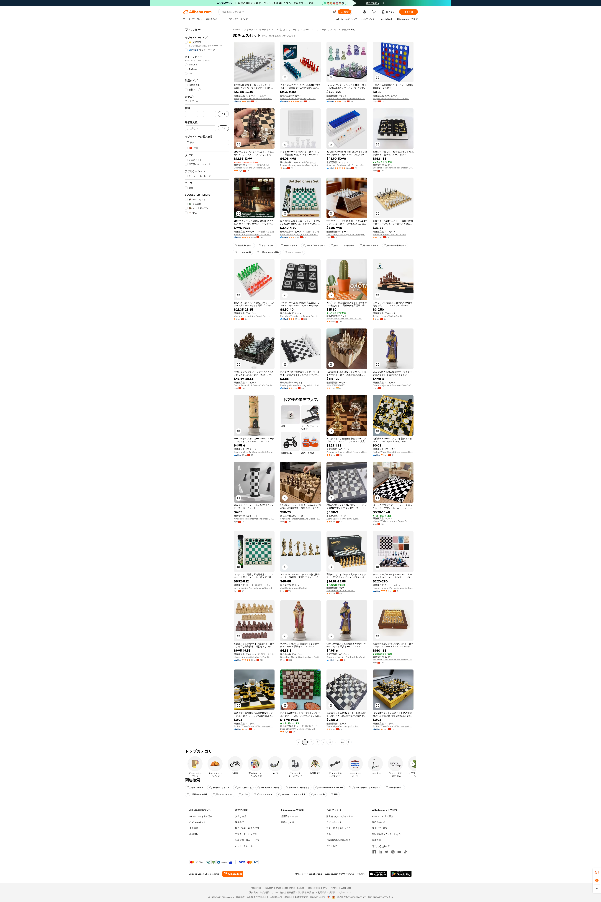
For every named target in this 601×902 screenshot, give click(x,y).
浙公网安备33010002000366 (351, 897)
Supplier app (315, 874)
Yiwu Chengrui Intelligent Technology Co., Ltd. (346, 234)
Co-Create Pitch (197, 822)
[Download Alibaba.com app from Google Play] (401, 874)
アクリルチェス (196, 787)
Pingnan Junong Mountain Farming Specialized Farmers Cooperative (300, 165)
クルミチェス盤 (245, 787)
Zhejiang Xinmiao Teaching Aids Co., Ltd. (299, 385)
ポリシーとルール (244, 846)
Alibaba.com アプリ (335, 874)
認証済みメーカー (289, 816)
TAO (325, 887)
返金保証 (239, 822)
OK (223, 114)
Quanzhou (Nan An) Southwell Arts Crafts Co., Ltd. (393, 385)
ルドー (245, 794)
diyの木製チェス (396, 787)
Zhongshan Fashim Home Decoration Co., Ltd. (254, 98)
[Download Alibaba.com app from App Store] (378, 874)
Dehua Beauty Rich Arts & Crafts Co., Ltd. (254, 385)
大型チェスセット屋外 (269, 252)
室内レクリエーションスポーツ (295, 29)
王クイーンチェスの (224, 794)
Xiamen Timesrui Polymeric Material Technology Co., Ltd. (346, 98)
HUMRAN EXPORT (335, 385)
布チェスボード (290, 245)
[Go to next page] (349, 742)
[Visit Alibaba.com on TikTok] (405, 852)
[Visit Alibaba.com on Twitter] (386, 852)
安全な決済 (240, 816)
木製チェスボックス (220, 787)
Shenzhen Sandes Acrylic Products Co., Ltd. (346, 165)
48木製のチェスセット (270, 787)
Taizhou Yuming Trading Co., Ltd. (388, 316)
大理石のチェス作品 (198, 794)
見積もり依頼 (287, 822)
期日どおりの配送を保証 (247, 828)
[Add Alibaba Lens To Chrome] (232, 874)
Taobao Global (313, 887)
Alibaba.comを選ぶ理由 (200, 816)
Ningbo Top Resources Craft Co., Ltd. (391, 98)
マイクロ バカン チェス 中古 (293, 794)
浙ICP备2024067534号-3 (380, 897)
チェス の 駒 (319, 794)
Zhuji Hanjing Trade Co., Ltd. (293, 588)
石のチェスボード (370, 245)
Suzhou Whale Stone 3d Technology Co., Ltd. (393, 452)
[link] (597, 872)
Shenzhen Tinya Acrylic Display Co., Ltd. (299, 316)
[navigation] (207, 386)
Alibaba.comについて (200, 810)
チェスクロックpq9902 (344, 245)
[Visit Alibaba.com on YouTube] (399, 852)
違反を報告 (331, 846)
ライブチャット (334, 822)
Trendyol (334, 887)
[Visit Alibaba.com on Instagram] (393, 852)
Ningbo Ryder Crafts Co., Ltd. (340, 590)
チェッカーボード (295, 252)
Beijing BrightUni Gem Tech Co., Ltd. (344, 318)
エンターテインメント (326, 29)
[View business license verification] (328, 897)
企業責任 (193, 828)
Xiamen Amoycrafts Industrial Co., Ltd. (252, 234)
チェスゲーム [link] (348, 29)
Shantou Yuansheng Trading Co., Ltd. (298, 98)
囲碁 (336, 794)
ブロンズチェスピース (315, 245)
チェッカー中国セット (396, 245)
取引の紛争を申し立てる (338, 828)
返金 (328, 834)
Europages (346, 887)
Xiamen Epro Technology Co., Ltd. (342, 518)
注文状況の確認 (380, 828)
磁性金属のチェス (245, 245)
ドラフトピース (268, 245)
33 (342, 742)
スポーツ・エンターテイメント (259, 29)
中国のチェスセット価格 (299, 787)
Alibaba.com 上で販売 (382, 816)
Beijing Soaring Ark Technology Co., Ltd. (253, 588)
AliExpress (256, 887)
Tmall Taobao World (285, 887)
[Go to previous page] (298, 742)
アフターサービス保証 (246, 834)
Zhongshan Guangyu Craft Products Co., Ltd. (346, 452)
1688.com (268, 887)
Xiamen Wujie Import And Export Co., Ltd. (392, 521)
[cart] (374, 12)
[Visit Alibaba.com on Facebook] (374, 852)
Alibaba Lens (196, 874)
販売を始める (378, 822)
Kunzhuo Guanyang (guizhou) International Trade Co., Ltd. (300, 234)
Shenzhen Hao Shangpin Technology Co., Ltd (393, 167)
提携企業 (376, 840)
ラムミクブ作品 (244, 252)
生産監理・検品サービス (247, 840)
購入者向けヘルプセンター (339, 816)
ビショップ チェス (264, 794)
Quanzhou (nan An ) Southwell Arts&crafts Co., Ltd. (254, 452)
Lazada (300, 887)
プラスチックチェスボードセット (366, 787)
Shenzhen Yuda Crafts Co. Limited (389, 234)
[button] (335, 12)
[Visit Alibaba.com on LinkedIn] (380, 852)
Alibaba (236, 29)
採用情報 (193, 834)
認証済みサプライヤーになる (386, 834)
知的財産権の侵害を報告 (338, 840)
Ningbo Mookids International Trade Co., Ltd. (254, 518)
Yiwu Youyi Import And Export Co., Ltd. (252, 316)
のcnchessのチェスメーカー (330, 787)
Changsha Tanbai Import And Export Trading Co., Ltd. (300, 518)
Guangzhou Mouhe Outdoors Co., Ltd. (252, 167)
